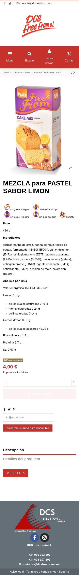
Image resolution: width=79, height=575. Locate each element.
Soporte (64, 571)
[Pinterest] (14, 409)
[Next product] (74, 72)
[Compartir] (4, 409)
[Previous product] (71, 72)
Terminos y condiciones (41, 571)
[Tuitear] (9, 409)
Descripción (13, 450)
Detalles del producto (21, 459)
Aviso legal (17, 571)
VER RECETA (16, 473)
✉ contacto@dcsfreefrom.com (34, 3)
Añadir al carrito (42, 393)
